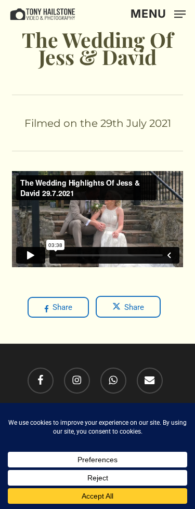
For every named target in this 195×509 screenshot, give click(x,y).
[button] (158, 13)
